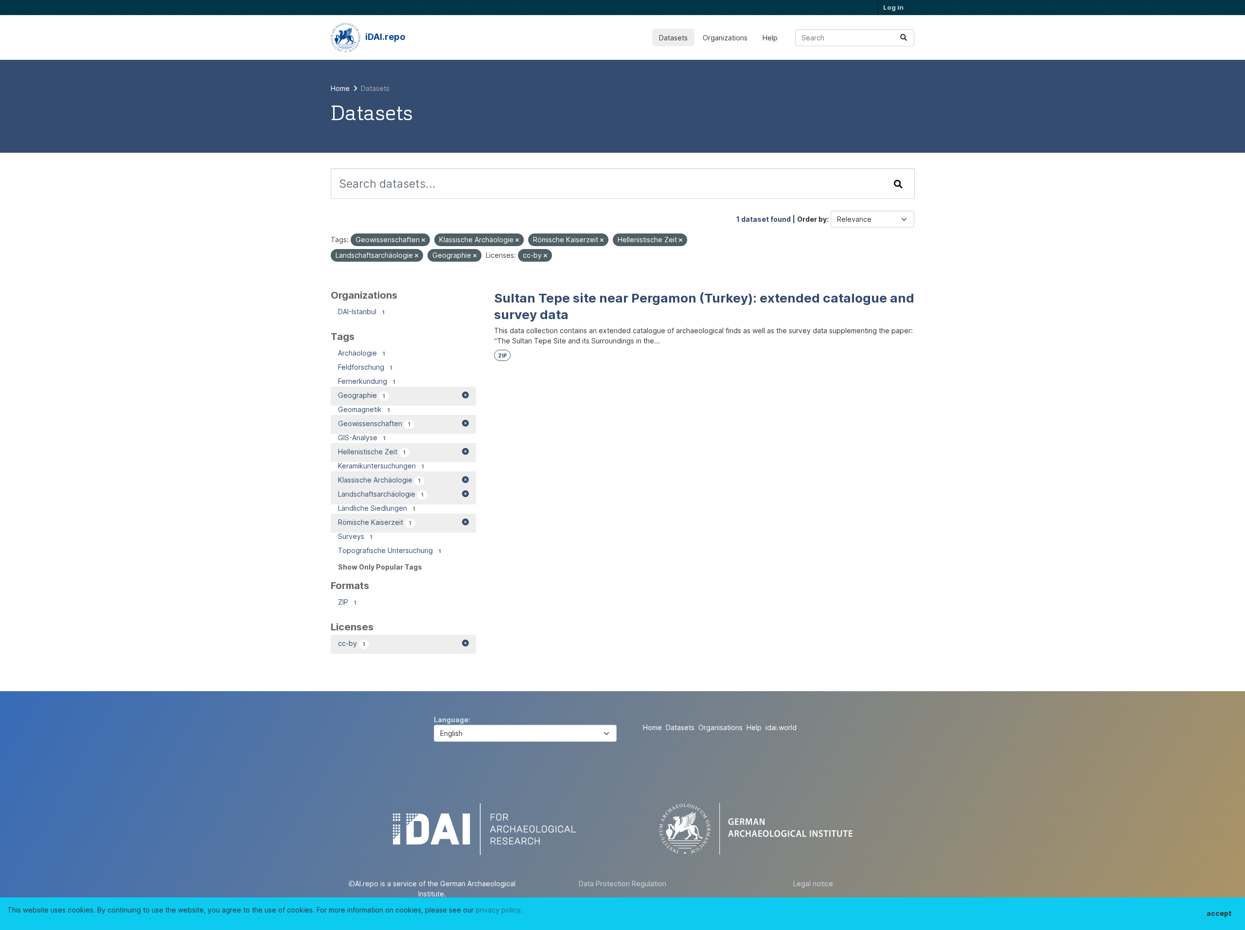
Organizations (725, 38)
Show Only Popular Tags (380, 567)
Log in (893, 7)
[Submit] (903, 37)
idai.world (781, 727)
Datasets (673, 38)
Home (652, 727)
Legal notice (813, 883)
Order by (812, 219)
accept (1219, 913)
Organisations (720, 727)
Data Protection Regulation (622, 883)
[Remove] (423, 240)
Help (770, 38)
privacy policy (498, 910)
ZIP (502, 356)
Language (451, 719)
